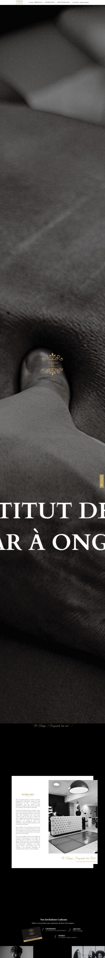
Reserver (102, 481)
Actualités (75, 2)
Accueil (31, 2)
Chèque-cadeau (84, 2)
